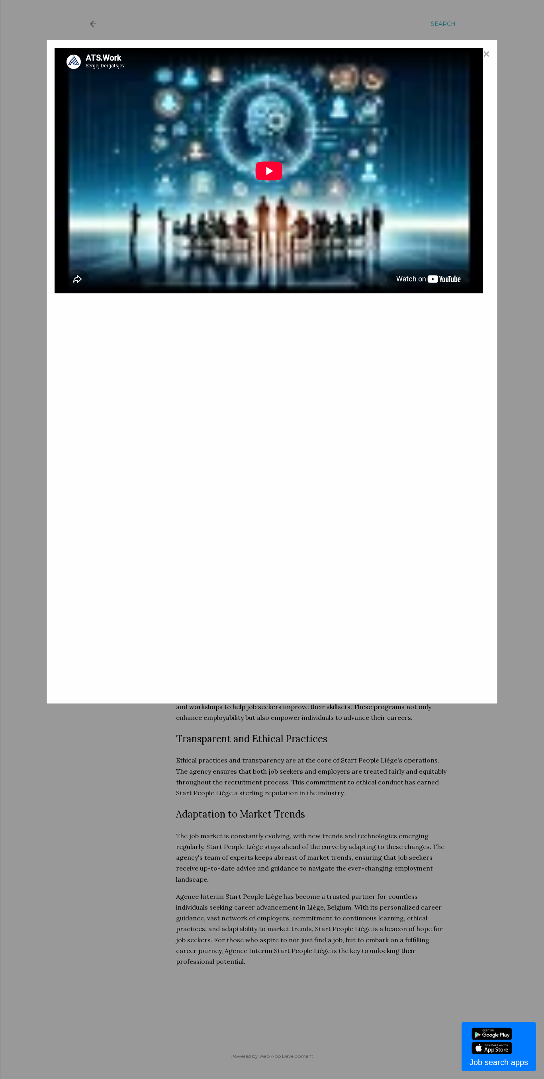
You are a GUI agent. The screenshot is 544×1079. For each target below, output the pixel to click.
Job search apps (499, 1062)
